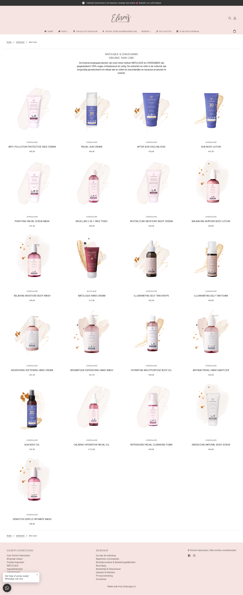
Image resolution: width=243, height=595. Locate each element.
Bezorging (101, 565)
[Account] (234, 18)
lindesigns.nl (129, 586)
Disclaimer (101, 579)
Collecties (20, 42)
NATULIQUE (12, 565)
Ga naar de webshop (106, 555)
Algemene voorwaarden (107, 559)
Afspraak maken (15, 559)
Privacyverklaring (104, 575)
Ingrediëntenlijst (15, 569)
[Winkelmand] (234, 31)
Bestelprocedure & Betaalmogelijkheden (115, 562)
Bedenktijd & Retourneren (108, 569)
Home (9, 42)
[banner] (121, 18)
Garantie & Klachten (105, 572)
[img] (229, 18)
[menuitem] (48, 31)
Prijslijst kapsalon (15, 562)
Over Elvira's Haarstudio (18, 555)
